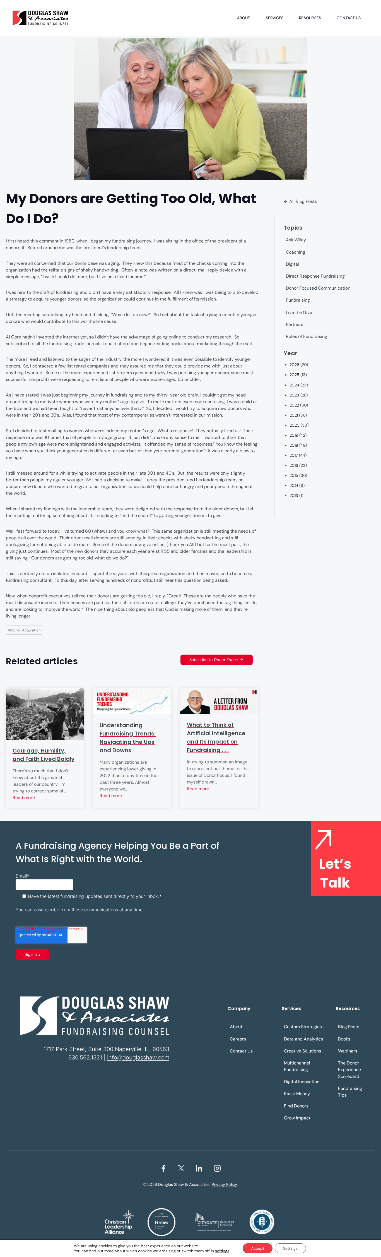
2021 (294, 415)
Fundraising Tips (350, 1091)
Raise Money (297, 1094)
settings (222, 1250)
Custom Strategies (303, 1027)
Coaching (295, 252)
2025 (294, 374)
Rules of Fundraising (306, 336)
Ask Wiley (296, 240)
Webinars (347, 1051)
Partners (294, 324)
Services (275, 17)
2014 (294, 485)
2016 (294, 465)
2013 (294, 495)
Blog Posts (348, 1027)
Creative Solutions (302, 1051)
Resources (310, 17)
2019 (294, 435)
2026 (294, 364)
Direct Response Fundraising (315, 276)
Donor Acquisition (24, 630)
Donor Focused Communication (318, 288)
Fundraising (298, 300)
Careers (238, 1039)
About (243, 17)
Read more (24, 798)
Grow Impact (297, 1118)
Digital (292, 264)
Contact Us (349, 17)
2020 (295, 425)
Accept (257, 1248)
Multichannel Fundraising (297, 1066)
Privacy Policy (224, 1184)
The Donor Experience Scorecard (349, 1069)
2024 (294, 385)
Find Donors (296, 1106)
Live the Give (299, 312)
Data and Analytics (303, 1039)
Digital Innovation (301, 1082)
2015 (294, 475)
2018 (294, 445)
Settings (290, 1248)
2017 (294, 455)
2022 (294, 405)
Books (344, 1039)
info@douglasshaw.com (138, 1057)
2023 (294, 395)
